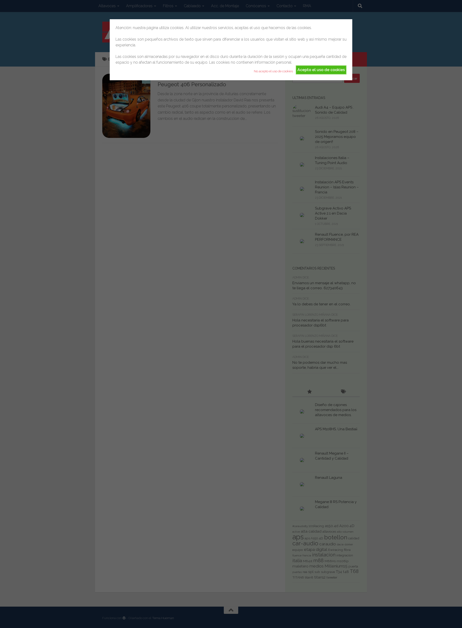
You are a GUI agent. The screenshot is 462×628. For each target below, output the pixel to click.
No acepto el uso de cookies (273, 71)
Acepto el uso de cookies (321, 70)
